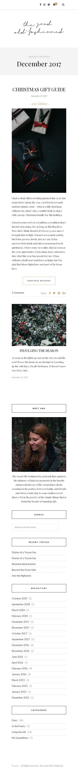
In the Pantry (18, 726)
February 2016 (20, 668)
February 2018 (20, 615)
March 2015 (18, 680)
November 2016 (20, 650)
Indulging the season (39, 350)
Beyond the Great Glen (24, 569)
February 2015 (20, 685)
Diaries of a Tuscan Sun (24, 552)
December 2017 (20, 621)
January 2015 (19, 691)
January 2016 (19, 674)
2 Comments (18, 292)
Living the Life (19, 732)
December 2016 (20, 645)
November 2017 (20, 627)
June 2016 (17, 656)
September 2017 (21, 639)
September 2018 (21, 604)
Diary (15, 720)
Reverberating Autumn (24, 564)
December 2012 (20, 697)
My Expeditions (20, 737)
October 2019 (19, 598)
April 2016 (17, 662)
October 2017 (19, 633)
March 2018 (18, 610)
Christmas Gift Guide (39, 89)
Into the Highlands (21, 575)
